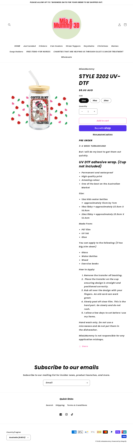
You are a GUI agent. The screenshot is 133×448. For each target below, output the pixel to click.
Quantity (83, 106)
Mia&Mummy (106, 441)
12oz (84, 100)
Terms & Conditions (77, 405)
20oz (106, 100)
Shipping (60, 405)
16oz (95, 100)
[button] (9, 25)
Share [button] (85, 346)
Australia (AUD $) (17, 437)
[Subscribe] (87, 383)
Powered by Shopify (119, 441)
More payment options (103, 134)
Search (49, 405)
